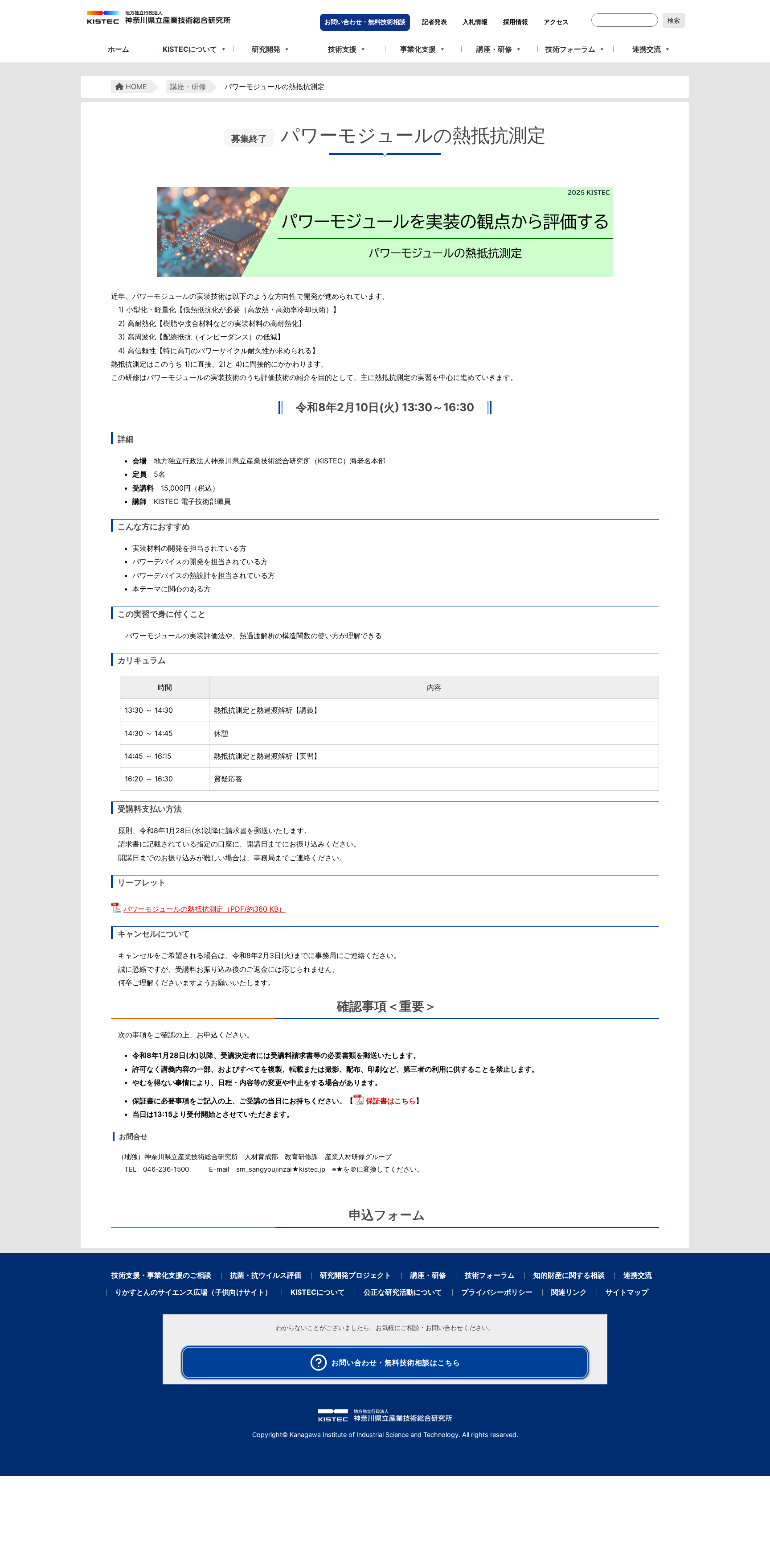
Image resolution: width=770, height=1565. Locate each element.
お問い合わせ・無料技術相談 (364, 22)
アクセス (556, 22)
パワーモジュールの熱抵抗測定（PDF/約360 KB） (204, 908)
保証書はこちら (391, 1100)
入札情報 (475, 22)
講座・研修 (494, 49)
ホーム (118, 49)
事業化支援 (418, 49)
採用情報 (515, 22)
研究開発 (266, 49)
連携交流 (646, 49)
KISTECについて (190, 49)
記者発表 (434, 22)
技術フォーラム (570, 49)
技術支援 (342, 49)
